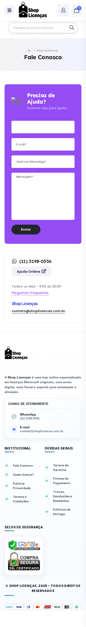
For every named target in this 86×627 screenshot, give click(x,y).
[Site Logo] (31, 10)
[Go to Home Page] (29, 50)
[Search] (71, 28)
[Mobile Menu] (9, 10)
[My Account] (63, 10)
